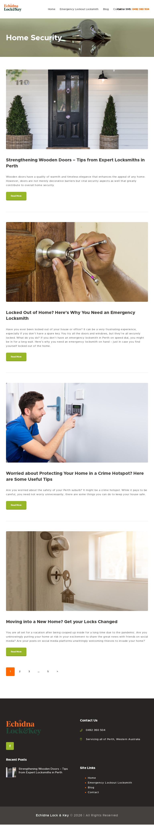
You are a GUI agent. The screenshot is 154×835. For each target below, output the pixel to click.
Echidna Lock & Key (52, 815)
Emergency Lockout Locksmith (110, 782)
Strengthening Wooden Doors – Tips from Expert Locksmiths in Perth (75, 163)
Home (92, 778)
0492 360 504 (140, 9)
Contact (93, 792)
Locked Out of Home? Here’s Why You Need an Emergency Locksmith (70, 315)
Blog (91, 787)
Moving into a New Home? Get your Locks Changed (62, 622)
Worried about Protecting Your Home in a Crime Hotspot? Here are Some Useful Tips (75, 476)
